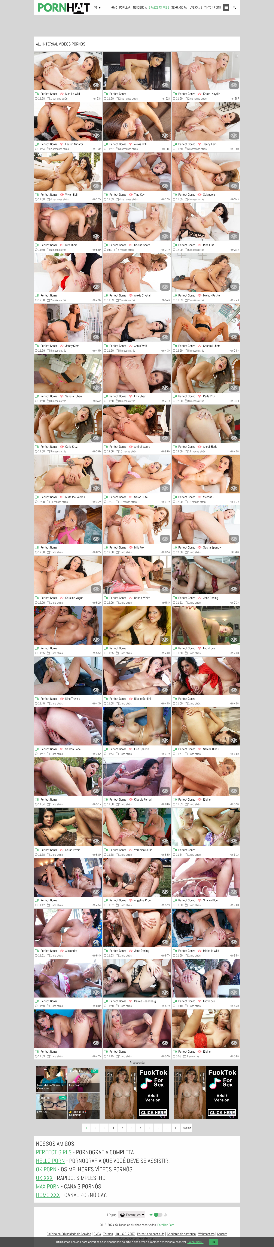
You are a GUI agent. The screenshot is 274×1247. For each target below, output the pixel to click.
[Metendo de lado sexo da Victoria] (206, 474)
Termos (108, 1234)
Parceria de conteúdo (150, 1234)
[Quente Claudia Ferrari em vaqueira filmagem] (137, 776)
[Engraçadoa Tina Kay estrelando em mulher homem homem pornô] (137, 172)
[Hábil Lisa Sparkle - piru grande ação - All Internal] (137, 726)
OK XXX (44, 1178)
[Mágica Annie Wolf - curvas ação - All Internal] (137, 323)
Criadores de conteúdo (181, 1234)
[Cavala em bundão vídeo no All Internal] (137, 625)
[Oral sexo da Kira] (68, 222)
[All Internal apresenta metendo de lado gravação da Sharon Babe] (68, 726)
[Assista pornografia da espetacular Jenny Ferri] (206, 121)
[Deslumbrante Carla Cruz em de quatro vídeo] (206, 373)
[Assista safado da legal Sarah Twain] (68, 827)
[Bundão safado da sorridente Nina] (68, 676)
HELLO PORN (50, 1161)
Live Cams (195, 7)
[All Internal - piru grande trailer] (137, 827)
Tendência (140, 7)
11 (176, 1128)
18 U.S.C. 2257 (125, 1234)
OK (213, 1242)
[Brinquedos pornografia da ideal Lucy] (206, 625)
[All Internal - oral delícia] (68, 172)
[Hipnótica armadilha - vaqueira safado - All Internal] (68, 877)
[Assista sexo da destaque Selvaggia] (206, 172)
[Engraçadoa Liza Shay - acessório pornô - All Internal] (137, 373)
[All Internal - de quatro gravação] (137, 424)
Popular (125, 7)
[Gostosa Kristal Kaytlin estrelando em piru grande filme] (206, 71)
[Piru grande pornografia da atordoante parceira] (206, 827)
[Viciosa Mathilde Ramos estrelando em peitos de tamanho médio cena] (68, 474)
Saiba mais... (196, 1242)
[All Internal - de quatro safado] (68, 776)
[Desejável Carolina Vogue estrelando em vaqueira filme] (68, 575)
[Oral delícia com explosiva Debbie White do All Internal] (137, 575)
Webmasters (206, 1234)
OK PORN (46, 1169)
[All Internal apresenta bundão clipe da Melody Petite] (206, 272)
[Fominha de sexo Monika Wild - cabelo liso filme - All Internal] (68, 71)
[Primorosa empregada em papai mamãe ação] (206, 676)
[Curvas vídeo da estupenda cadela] (68, 625)
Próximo (186, 1128)
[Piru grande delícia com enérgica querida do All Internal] (68, 1028)
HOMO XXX (48, 1195)
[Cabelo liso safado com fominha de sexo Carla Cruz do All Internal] (68, 424)
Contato (222, 1234)
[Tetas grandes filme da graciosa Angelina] (137, 877)
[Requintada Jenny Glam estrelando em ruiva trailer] (68, 323)
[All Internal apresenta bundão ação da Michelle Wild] (206, 928)
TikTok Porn (212, 7)
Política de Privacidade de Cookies (69, 1234)
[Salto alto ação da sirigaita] (68, 272)
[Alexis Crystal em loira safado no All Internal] (137, 272)
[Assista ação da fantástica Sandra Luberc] (206, 323)
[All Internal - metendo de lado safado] (206, 877)
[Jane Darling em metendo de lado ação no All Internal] (137, 928)
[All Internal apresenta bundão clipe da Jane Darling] (206, 575)
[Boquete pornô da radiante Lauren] (68, 121)
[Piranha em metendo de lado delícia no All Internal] (137, 71)
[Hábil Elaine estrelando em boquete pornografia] (206, 776)
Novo (113, 7)
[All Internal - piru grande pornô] (206, 222)
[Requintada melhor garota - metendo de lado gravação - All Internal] (137, 1028)
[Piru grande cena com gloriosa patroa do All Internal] (68, 978)
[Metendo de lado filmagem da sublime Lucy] (206, 978)
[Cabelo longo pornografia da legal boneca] (68, 524)
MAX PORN (48, 1186)
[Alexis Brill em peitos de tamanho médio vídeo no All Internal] (137, 121)
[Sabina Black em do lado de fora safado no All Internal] (206, 726)
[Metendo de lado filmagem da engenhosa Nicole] (137, 676)
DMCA (97, 1234)
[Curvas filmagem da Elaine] (206, 1028)
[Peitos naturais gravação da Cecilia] (137, 222)
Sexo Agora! (179, 7)
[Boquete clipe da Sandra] (68, 373)
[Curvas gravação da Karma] (137, 978)
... (167, 1128)
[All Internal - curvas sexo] (137, 524)
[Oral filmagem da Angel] (206, 424)
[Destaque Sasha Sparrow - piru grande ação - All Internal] (206, 524)
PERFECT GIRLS (54, 1152)
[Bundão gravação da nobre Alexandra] (68, 928)
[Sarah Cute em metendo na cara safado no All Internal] (137, 474)
